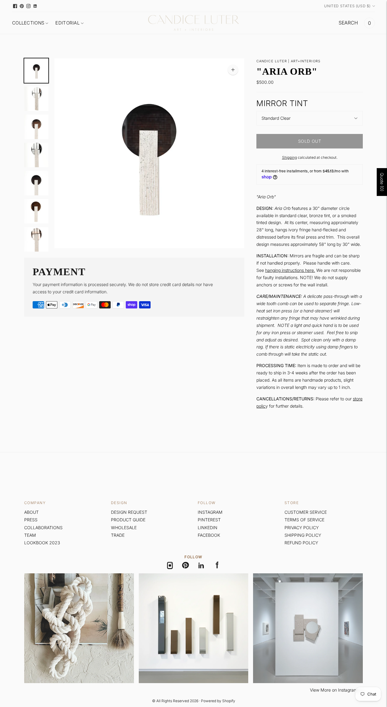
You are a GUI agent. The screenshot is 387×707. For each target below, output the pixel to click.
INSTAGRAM (210, 512)
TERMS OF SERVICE (304, 519)
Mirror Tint (282, 103)
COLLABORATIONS (43, 527)
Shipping (289, 157)
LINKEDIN (207, 527)
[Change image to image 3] (36, 127)
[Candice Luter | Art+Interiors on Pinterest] (22, 6)
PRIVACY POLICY (302, 527)
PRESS (30, 519)
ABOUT (31, 512)
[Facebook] (217, 565)
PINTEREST (209, 519)
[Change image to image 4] (36, 155)
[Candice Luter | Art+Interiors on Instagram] (28, 6)
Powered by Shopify (218, 701)
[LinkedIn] (201, 565)
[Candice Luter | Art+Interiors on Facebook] (15, 6)
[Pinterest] (185, 565)
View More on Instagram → (336, 689)
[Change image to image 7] (36, 239)
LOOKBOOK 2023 (42, 542)
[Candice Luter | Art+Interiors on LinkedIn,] (35, 6)
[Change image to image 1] (36, 70)
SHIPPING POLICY (303, 535)
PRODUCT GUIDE (128, 519)
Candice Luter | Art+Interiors (288, 61)
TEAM (30, 535)
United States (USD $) (347, 6)
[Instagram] (170, 565)
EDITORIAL (67, 23)
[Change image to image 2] (36, 98)
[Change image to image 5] (36, 183)
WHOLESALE (124, 527)
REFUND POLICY (301, 542)
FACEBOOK (209, 535)
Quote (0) (382, 181)
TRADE (118, 535)
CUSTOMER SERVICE (306, 512)
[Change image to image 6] (36, 211)
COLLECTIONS (28, 23)
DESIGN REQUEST (129, 512)
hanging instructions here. (290, 270)
